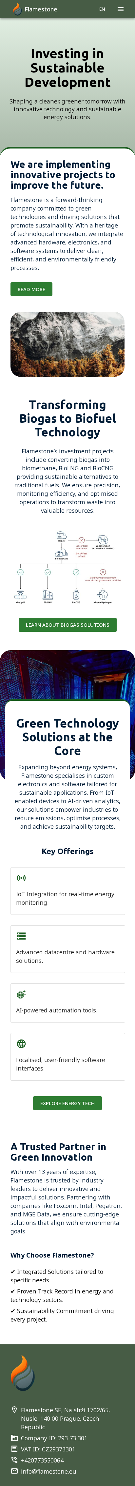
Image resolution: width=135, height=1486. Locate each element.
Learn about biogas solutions (67, 624)
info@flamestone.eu (48, 1471)
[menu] (120, 9)
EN (102, 9)
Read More (31, 289)
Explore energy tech (67, 1103)
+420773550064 (42, 1460)
